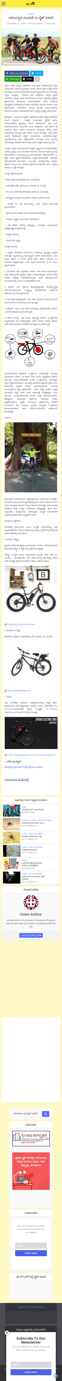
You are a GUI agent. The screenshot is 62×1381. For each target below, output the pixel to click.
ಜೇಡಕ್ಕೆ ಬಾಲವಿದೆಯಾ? (29, 849)
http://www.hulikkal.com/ (19, 690)
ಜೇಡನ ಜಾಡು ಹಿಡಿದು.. (45, 820)
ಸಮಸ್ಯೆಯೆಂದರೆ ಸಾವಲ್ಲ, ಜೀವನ (33, 809)
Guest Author (36, 23)
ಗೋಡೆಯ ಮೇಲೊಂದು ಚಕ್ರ (31, 836)
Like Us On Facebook (31, 1307)
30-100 (49, 709)
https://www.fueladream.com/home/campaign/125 (32, 754)
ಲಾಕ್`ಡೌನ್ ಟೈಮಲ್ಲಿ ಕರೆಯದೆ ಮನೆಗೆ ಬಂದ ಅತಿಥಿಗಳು (32, 864)
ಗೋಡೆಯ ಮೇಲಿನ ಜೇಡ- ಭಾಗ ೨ (33, 823)
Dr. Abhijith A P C (31, 826)
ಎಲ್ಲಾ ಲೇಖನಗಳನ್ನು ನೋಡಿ (31, 935)
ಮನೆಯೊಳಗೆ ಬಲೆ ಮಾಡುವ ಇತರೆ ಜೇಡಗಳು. (33, 877)
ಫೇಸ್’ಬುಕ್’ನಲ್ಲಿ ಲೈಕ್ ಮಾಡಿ (31, 1276)
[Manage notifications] (56, 1375)
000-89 (10, 709)
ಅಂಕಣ (31, 13)
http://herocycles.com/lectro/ (21, 624)
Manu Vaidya (29, 812)
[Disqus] (31, 978)
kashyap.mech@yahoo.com (23, 767)
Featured (25, 820)
